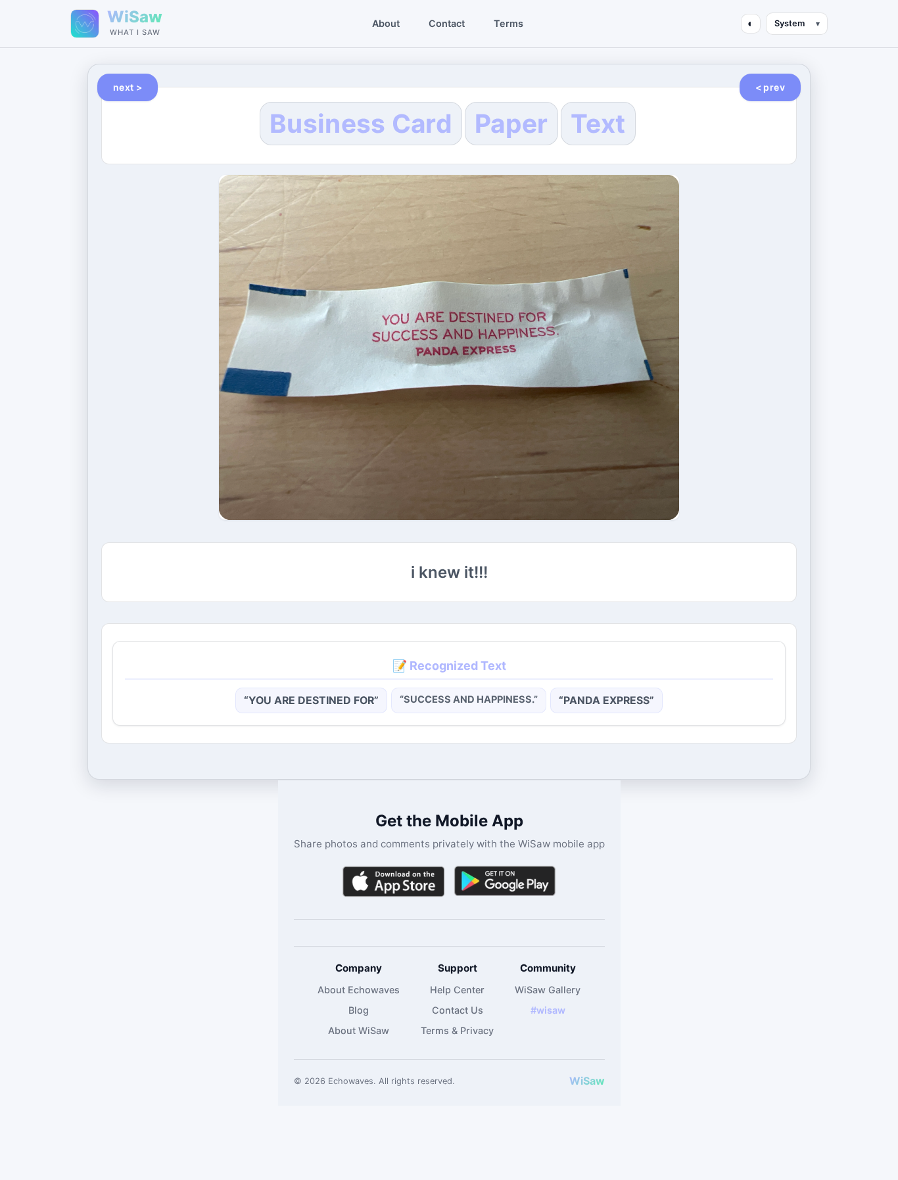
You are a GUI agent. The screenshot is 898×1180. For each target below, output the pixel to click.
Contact (447, 23)
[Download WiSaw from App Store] (393, 881)
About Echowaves (359, 989)
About (386, 23)
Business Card (361, 123)
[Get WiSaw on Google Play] (505, 881)
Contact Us (457, 1010)
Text (598, 123)
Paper (511, 123)
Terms (508, 23)
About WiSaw (358, 1030)
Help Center (457, 989)
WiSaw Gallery (547, 989)
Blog (358, 1010)
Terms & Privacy (457, 1030)
